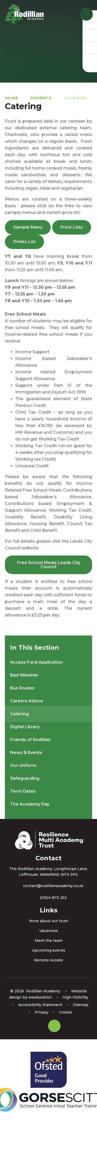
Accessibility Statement (40, 1004)
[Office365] (90, 47)
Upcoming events (48, 950)
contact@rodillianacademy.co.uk (53, 885)
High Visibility (75, 997)
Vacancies (48, 930)
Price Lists (72, 227)
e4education (40, 997)
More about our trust (48, 921)
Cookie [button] (65, 1012)
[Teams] (90, 35)
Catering (75, 98)
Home (11, 98)
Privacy (41, 1012)
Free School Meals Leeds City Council (48, 564)
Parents (41, 98)
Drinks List (24, 241)
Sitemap (80, 1004)
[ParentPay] (90, 60)
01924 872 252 (53, 897)
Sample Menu (27, 227)
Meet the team (49, 940)
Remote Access (48, 960)
